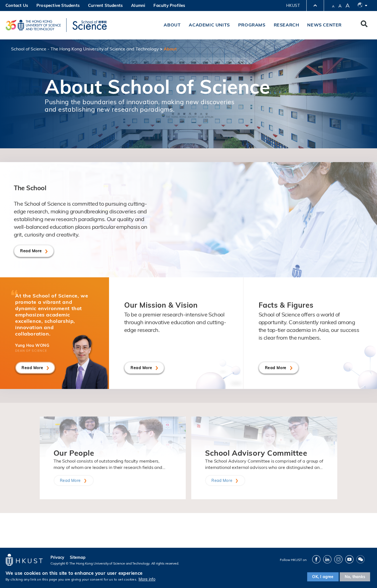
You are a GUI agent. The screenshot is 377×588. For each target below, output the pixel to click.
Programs (252, 25)
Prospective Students (58, 5)
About (172, 25)
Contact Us (17, 5)
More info (147, 579)
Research (286, 25)
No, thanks (355, 576)
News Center (324, 25)
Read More (31, 250)
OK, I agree (322, 576)
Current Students (105, 5)
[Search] (364, 25)
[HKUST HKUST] (33, 25)
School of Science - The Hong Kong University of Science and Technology (85, 49)
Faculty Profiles (169, 5)
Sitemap (78, 557)
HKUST (293, 5)
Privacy (57, 557)
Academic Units (209, 25)
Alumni (138, 5)
